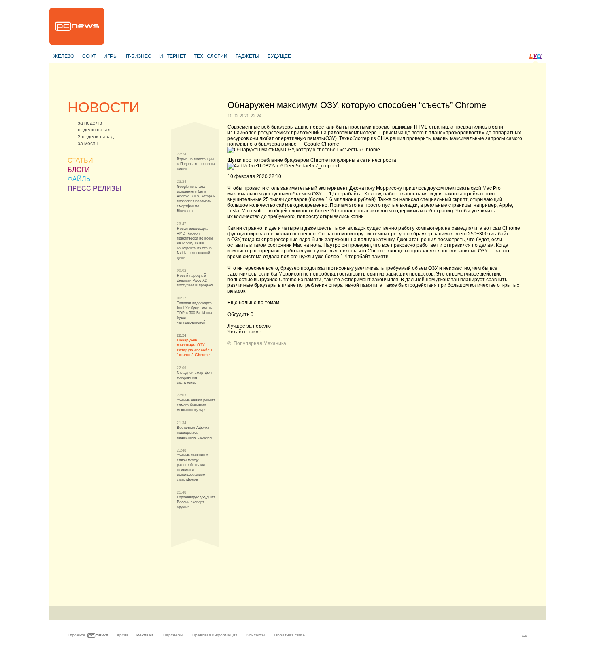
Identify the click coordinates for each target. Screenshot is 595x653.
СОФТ (89, 56)
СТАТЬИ (80, 160)
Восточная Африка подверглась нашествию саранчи (194, 432)
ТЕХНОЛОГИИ (210, 56)
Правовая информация (214, 635)
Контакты (255, 635)
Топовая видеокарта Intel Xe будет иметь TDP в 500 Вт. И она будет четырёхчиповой (194, 312)
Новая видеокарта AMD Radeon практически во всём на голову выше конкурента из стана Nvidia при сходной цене (195, 243)
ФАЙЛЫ (80, 179)
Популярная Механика (260, 343)
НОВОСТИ (104, 107)
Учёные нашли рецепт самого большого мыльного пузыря (196, 405)
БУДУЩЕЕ (279, 56)
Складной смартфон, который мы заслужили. (195, 377)
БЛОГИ (79, 169)
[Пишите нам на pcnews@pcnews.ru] (524, 635)
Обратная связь (289, 635)
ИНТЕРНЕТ (172, 56)
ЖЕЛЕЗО (63, 56)
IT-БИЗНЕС (138, 56)
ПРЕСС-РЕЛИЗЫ (94, 188)
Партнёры (173, 635)
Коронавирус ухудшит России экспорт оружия (196, 502)
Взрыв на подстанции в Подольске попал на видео (196, 164)
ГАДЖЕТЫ (247, 56)
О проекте (75, 635)
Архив (122, 635)
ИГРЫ (111, 56)
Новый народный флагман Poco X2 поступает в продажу (195, 280)
